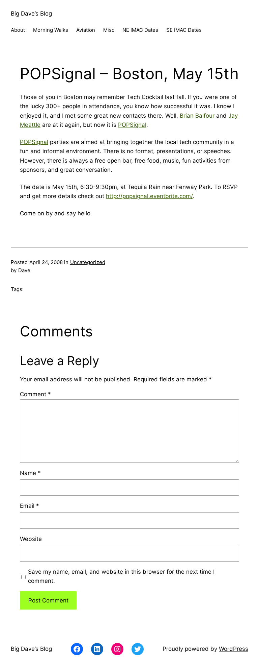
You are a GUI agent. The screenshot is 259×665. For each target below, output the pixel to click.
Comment (35, 394)
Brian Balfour (197, 115)
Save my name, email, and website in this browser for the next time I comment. (121, 576)
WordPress (233, 648)
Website (31, 539)
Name (30, 473)
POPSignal (132, 124)
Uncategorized (87, 262)
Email (29, 505)
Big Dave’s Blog (31, 13)
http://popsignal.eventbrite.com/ (149, 196)
